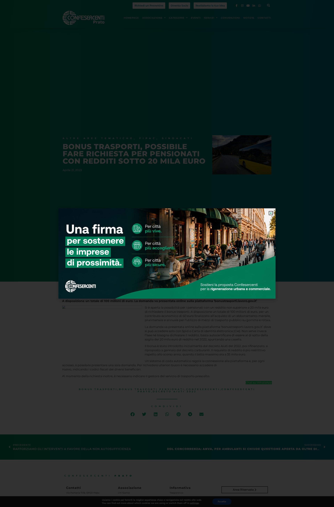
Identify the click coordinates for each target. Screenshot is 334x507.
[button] (270, 213)
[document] (167, 253)
